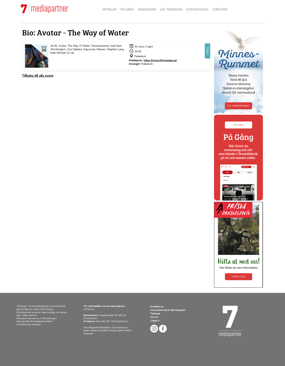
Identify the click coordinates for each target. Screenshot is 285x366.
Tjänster (219, 9)
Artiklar (109, 9)
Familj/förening (152, 15)
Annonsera (147, 9)
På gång (127, 9)
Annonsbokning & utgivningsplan (167, 310)
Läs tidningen (171, 9)
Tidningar (155, 314)
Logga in (154, 321)
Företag (146, 22)
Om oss (194, 15)
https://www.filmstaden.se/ (160, 60)
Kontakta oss (197, 9)
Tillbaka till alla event (37, 76)
